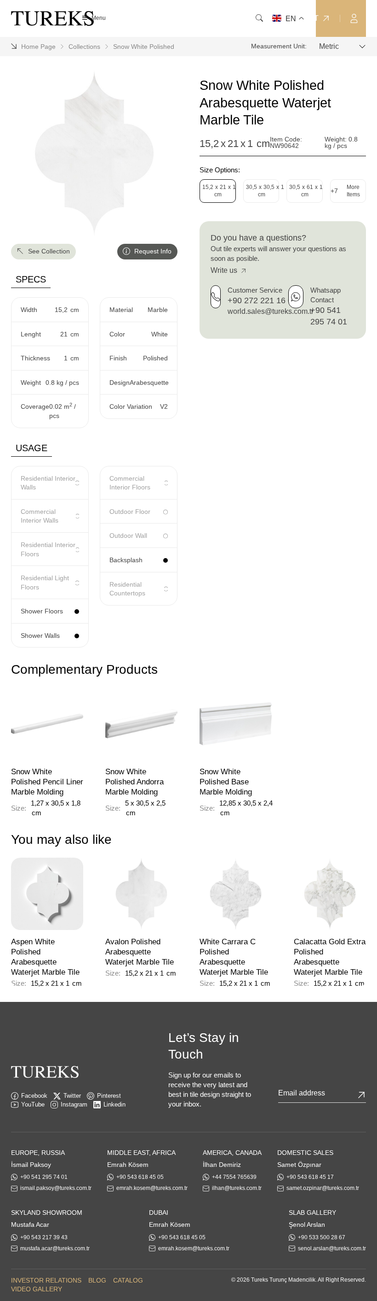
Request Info (151, 251)
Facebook (34, 1095)
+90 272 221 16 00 (262, 300)
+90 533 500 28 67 (321, 1237)
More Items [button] (345, 191)
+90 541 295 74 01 (44, 1177)
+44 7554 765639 (234, 1177)
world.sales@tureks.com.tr (271, 311)
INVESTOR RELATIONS (46, 1280)
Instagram (74, 1104)
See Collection (48, 251)
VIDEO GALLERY (36, 1289)
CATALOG (128, 1280)
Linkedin (114, 1104)
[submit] (361, 1095)
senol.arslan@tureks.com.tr (332, 1248)
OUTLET (304, 18)
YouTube (33, 1104)
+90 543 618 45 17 (310, 1177)
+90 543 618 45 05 (140, 1177)
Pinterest (109, 1095)
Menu (98, 18)
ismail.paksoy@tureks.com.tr (55, 1188)
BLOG (97, 1280)
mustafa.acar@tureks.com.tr (55, 1248)
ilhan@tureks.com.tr (237, 1188)
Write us (225, 270)
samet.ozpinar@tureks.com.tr (322, 1188)
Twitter (72, 1095)
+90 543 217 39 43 (44, 1237)
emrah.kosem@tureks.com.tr (152, 1188)
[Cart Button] (372, 18)
